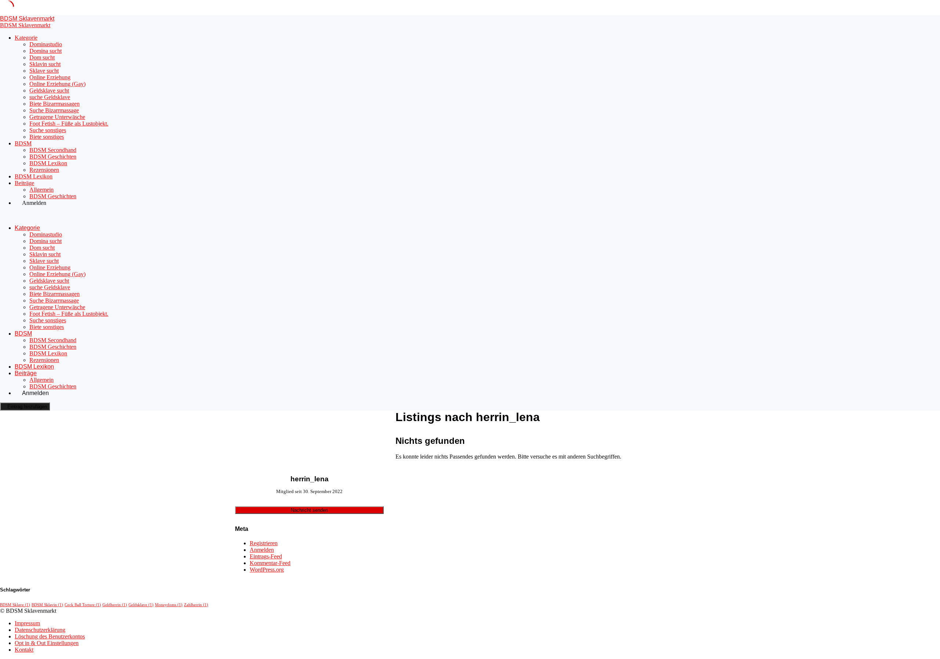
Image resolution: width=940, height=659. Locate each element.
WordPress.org (267, 569)
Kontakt (24, 650)
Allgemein (41, 190)
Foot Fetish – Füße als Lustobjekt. (68, 123)
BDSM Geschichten (52, 156)
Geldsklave (141, 605)
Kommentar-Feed (270, 563)
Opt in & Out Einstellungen (47, 643)
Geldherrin (114, 605)
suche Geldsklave (49, 97)
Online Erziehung (49, 77)
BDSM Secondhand (52, 150)
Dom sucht (42, 57)
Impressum (27, 623)
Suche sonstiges (47, 130)
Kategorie (26, 38)
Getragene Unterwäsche (57, 117)
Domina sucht (45, 51)
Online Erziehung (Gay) (57, 84)
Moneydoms (168, 605)
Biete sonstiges (46, 137)
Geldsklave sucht (49, 90)
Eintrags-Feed (266, 556)
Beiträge (24, 183)
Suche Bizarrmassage (54, 110)
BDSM (23, 143)
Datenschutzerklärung (40, 630)
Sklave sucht (44, 71)
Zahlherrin (196, 605)
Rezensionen (44, 170)
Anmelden (262, 550)
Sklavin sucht (45, 64)
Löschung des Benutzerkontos (50, 636)
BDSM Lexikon (48, 163)
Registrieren (264, 543)
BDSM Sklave (15, 605)
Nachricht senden (309, 510)
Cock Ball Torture (83, 605)
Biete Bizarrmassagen (54, 104)
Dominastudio (45, 44)
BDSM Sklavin (47, 605)
